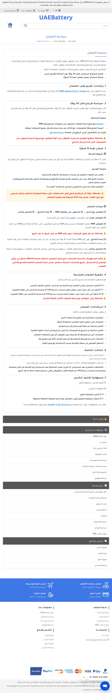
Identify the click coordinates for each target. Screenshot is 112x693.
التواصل (51, 405)
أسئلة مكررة (102, 510)
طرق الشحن (101, 548)
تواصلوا (99, 124)
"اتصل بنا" (71, 218)
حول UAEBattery (100, 437)
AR (56, 11)
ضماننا (104, 516)
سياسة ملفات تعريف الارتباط (94, 467)
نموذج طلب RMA (100, 534)
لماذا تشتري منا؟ (100, 449)
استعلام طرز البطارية (98, 498)
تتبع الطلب (102, 554)
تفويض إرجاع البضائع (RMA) (72, 91)
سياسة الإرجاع (57, 133)
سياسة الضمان (100, 522)
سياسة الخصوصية (99, 461)
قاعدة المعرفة (101, 455)
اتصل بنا (41, 11)
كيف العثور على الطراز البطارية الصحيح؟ (90, 492)
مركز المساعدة (10, 11)
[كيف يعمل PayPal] (42, 671)
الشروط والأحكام (100, 473)
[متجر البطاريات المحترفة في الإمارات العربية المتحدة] (56, 20)
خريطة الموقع (101, 478)
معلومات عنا (27, 11)
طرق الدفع (102, 560)
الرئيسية (72, 41)
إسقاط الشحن (100, 566)
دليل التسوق (101, 504)
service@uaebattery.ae (96, 640)
